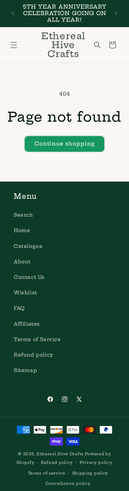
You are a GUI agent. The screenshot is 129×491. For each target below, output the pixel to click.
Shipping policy (90, 473)
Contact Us (29, 277)
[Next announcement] (116, 13)
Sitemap (25, 370)
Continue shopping (64, 143)
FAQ (19, 308)
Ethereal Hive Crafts (60, 453)
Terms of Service (37, 339)
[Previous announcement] (12, 13)
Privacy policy (96, 462)
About (22, 262)
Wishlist (25, 293)
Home (22, 230)
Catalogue (28, 246)
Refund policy (33, 355)
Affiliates (27, 324)
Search (23, 215)
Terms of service (46, 473)
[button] (13, 45)
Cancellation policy (67, 483)
